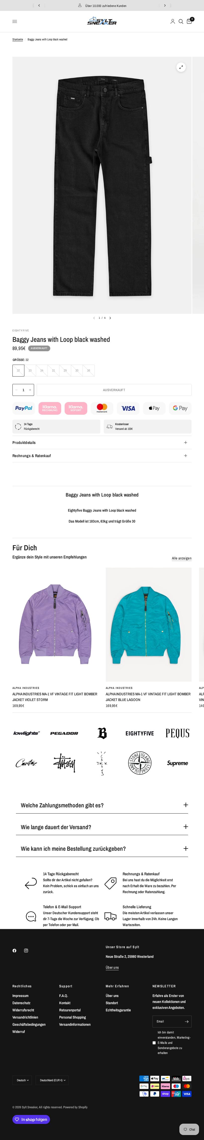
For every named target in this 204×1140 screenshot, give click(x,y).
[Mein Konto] (173, 21)
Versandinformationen (75, 1024)
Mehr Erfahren (117, 986)
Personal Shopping (72, 1017)
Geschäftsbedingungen (29, 1024)
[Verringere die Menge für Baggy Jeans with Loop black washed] (16, 390)
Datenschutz (21, 1002)
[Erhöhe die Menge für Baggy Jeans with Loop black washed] (30, 390)
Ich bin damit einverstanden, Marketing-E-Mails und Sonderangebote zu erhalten (174, 1042)
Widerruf (18, 1031)
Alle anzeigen (182, 558)
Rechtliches (22, 986)
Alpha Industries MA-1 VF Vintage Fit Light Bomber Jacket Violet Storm (54, 696)
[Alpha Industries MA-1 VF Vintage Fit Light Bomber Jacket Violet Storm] (55, 625)
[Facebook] (17, 950)
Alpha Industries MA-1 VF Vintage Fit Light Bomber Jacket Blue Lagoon (148, 696)
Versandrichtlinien (25, 1017)
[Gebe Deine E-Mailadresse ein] (187, 1021)
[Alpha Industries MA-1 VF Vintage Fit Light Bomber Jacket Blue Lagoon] (149, 625)
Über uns (112, 995)
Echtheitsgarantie (118, 1010)
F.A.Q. (63, 995)
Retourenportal (70, 1010)
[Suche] (181, 21)
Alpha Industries (26, 688)
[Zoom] (181, 67)
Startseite (17, 39)
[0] (188, 21)
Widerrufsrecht (23, 1010)
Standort (112, 1002)
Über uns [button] (112, 967)
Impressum (20, 995)
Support (66, 986)
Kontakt (64, 1002)
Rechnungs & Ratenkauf (31, 455)
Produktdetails (24, 442)
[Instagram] (29, 950)
